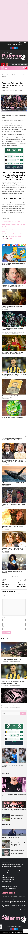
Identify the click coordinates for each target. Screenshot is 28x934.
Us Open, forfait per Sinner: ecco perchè (11, 837)
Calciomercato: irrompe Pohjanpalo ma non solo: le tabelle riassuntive (8, 582)
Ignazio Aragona (13, 886)
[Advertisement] (14, 27)
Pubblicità (15, 44)
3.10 (11, 156)
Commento (5, 598)
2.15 (14, 156)
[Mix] (19, 245)
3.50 (8, 156)
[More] (24, 245)
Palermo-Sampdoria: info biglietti (11, 660)
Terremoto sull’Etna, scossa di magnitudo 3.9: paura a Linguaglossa (18, 844)
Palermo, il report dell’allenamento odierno (13, 706)
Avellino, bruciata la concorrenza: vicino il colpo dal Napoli (14, 909)
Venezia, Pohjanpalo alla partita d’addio (12, 233)
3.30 (8, 160)
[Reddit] (8, 245)
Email (4, 622)
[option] (14, 759)
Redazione (9, 44)
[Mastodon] (16, 245)
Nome (4, 617)
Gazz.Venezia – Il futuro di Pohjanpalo (11, 221)
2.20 (14, 160)
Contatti (20, 44)
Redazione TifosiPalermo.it (8, 90)
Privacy (0, 927)
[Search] (23, 68)
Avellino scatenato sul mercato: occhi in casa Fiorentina (13, 896)
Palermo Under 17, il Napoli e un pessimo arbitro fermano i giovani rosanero (21, 582)
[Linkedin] (11, 245)
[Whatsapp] (22, 245)
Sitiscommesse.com (13, 741)
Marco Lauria (13, 888)
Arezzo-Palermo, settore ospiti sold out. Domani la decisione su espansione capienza (17, 817)
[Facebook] (3, 245)
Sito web (4, 627)
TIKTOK (10, 238)
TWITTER (4, 238)
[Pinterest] (14, 245)
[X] (6, 245)
